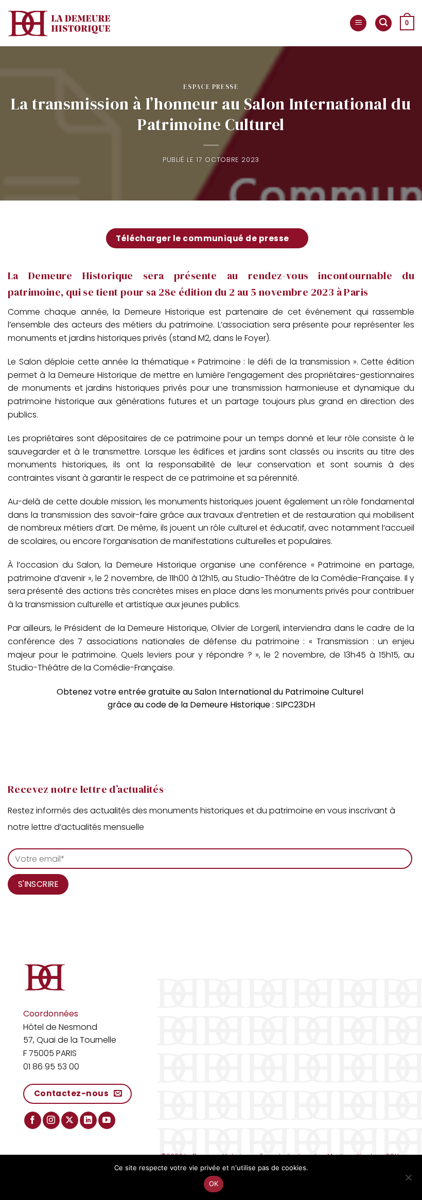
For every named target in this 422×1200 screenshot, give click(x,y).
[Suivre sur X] (69, 1120)
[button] (358, 23)
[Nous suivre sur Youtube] (106, 1120)
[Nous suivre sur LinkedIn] (88, 1120)
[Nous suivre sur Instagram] (51, 1120)
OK (214, 1183)
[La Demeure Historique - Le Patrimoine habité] (59, 23)
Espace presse (210, 86)
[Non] (408, 1180)
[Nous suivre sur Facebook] (32, 1120)
